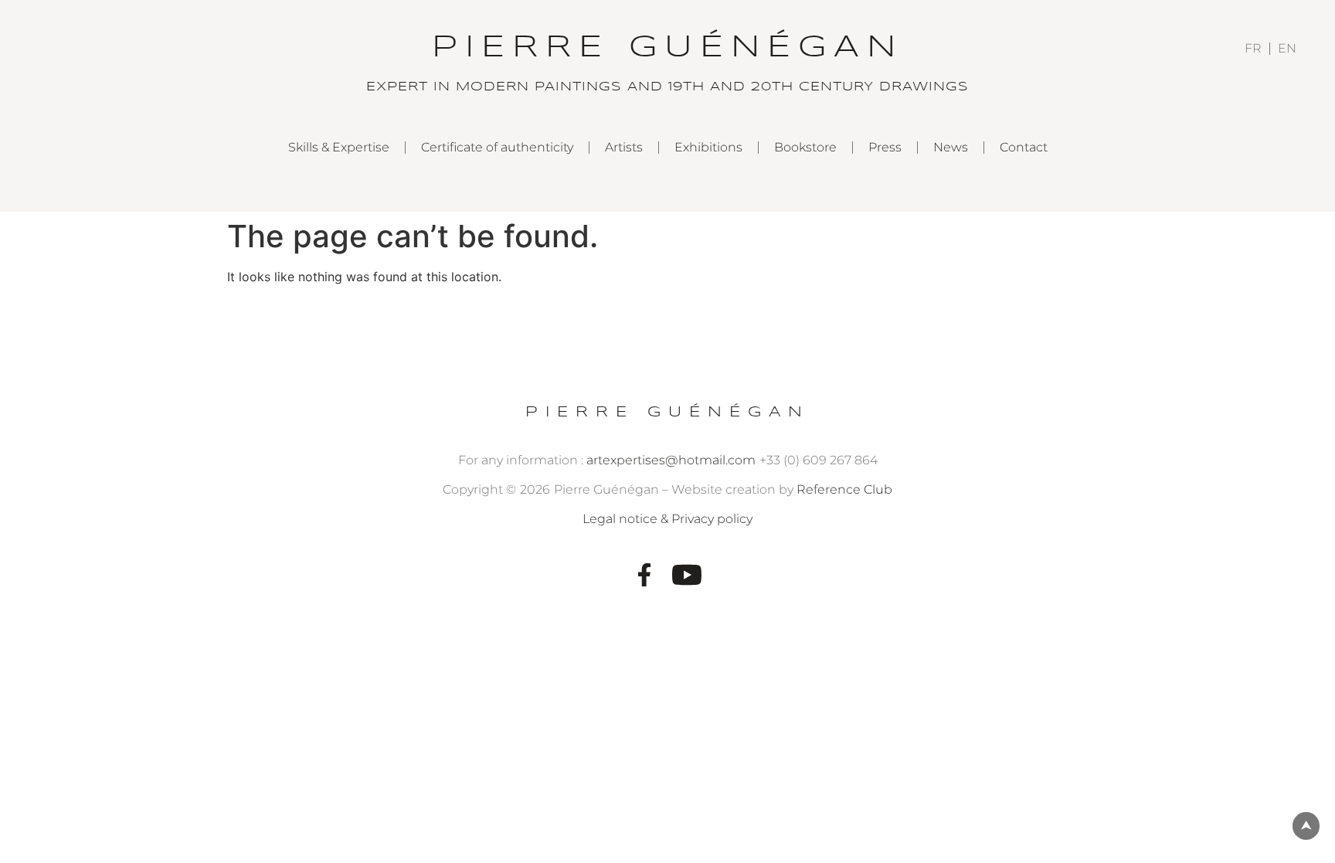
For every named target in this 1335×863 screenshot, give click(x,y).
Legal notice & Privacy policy (667, 518)
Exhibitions (708, 147)
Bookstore (805, 147)
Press (885, 147)
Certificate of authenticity (497, 147)
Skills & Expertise (338, 147)
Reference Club (844, 489)
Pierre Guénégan (667, 412)
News (950, 147)
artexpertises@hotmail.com (671, 460)
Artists (624, 147)
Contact (1024, 147)
